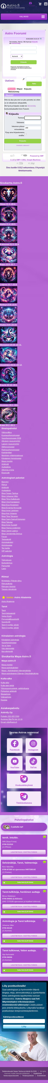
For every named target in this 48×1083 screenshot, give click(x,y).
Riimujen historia (8, 586)
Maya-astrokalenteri (10, 668)
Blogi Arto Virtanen (9, 513)
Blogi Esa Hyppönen (10, 505)
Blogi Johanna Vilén (10, 496)
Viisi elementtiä (8, 648)
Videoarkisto (6, 697)
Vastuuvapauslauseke (11, 1075)
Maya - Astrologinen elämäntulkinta (16, 670)
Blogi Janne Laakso (10, 531)
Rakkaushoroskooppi (10, 450)
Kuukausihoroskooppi (11, 435)
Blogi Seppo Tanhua (10, 493)
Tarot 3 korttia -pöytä (10, 628)
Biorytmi (5, 482)
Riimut (4, 485)
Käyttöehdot (38, 1073)
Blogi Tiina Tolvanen (10, 516)
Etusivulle (6, 473)
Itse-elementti (7, 651)
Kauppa (4, 700)
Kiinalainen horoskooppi (11, 458)
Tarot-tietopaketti (8, 613)
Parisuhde (6, 566)
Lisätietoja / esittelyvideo (24, 852)
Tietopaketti (6, 539)
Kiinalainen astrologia (10, 640)
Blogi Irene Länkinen (10, 510)
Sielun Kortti (7, 616)
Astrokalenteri (7, 542)
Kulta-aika (5, 683)
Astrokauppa (7, 545)
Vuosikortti (6, 622)
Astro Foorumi (15, 33)
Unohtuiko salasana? (22, 145)
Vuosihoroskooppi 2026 (11, 438)
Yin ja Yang (6, 645)
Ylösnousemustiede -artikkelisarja (15, 688)
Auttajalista (6, 467)
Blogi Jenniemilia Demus (12, 534)
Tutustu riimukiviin (9, 589)
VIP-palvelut (7, 551)
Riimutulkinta (7, 584)
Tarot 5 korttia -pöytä (10, 625)
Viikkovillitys (7, 432)
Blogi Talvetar (7, 522)
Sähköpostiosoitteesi (13, 1017)
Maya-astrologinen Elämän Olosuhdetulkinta (20, 673)
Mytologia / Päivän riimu (12, 581)
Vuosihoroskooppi (9, 643)
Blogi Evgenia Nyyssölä (11, 508)
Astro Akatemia (8, 601)
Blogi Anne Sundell (9, 525)
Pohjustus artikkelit (9, 691)
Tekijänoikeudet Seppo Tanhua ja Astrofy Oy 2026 (19, 1071)
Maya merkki (7, 461)
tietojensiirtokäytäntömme (26, 1011)
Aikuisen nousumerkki (11, 441)
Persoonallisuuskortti (10, 619)
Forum (4, 536)
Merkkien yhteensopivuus (12, 455)
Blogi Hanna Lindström (11, 528)
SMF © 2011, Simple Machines (28, 160)
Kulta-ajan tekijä (7, 685)
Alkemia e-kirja (8, 470)
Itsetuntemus (7, 563)
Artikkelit (5, 464)
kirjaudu (35, 42)
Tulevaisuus (7, 560)
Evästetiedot (41, 1075)
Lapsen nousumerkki (10, 444)
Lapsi (4, 568)
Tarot (4, 610)
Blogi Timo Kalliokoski (11, 499)
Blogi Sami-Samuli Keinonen (13, 519)
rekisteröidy (16, 43)
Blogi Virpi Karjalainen (11, 502)
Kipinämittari (7, 452)
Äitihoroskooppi (8, 447)
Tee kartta (6, 548)
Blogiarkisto (5, 694)
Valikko (24, 17)
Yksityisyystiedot (28, 1075)
